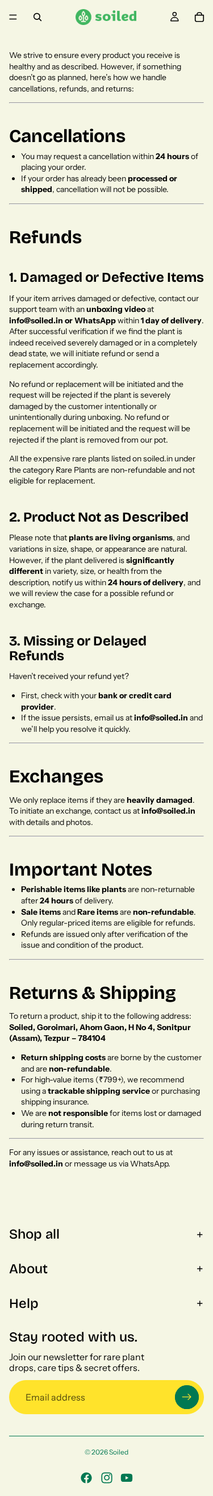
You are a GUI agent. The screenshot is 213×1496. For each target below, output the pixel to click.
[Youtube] (126, 1478)
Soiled (118, 1452)
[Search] (37, 17)
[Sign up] (187, 1397)
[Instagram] (107, 1478)
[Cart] (199, 17)
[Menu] (13, 17)
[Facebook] (86, 1478)
